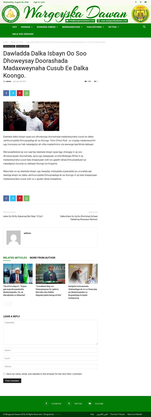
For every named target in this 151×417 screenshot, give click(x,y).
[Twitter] (140, 2)
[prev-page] (5, 304)
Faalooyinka (94, 26)
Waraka (25, 26)
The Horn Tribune (117, 414)
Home (5, 42)
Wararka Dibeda (46, 26)
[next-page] (10, 304)
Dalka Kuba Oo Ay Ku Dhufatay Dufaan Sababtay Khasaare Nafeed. (79, 218)
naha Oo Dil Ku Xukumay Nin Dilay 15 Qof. (23, 216)
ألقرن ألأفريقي (102, 414)
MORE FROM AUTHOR (42, 257)
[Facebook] (136, 2)
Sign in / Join (39, 2)
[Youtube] (145, 2)
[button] (144, 27)
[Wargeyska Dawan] (75, 14)
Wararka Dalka (17, 42)
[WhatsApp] (26, 93)
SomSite (57, 414)
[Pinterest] (20, 93)
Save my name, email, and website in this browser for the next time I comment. (44, 374)
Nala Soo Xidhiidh (22, 34)
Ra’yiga (112, 26)
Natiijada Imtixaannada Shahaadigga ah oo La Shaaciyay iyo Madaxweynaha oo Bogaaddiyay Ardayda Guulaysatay (82, 292)
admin (8, 81)
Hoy (14, 26)
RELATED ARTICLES (15, 257)
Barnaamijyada (71, 26)
